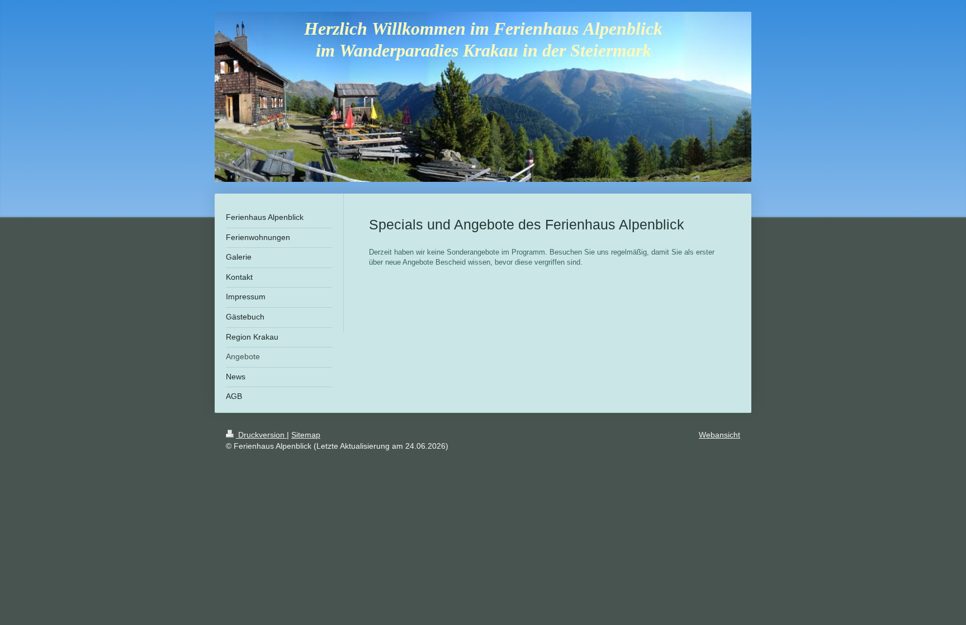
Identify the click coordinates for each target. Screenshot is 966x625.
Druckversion (261, 434)
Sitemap (305, 434)
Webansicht (719, 434)
